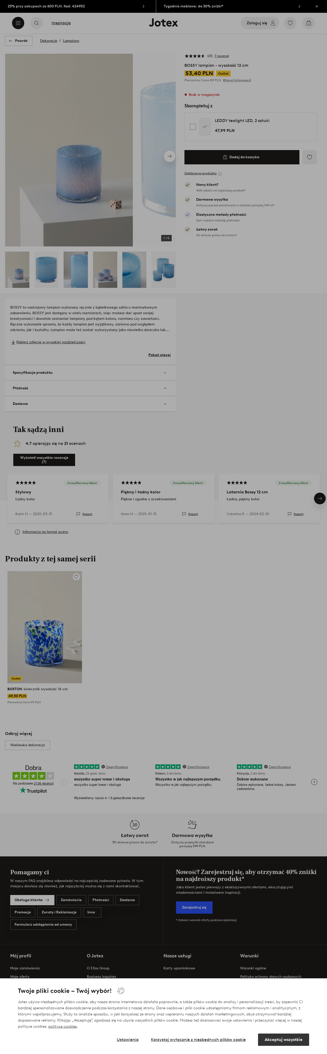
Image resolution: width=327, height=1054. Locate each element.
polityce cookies (62, 1026)
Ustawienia (128, 1039)
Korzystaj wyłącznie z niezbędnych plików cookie (198, 1039)
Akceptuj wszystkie (283, 1039)
